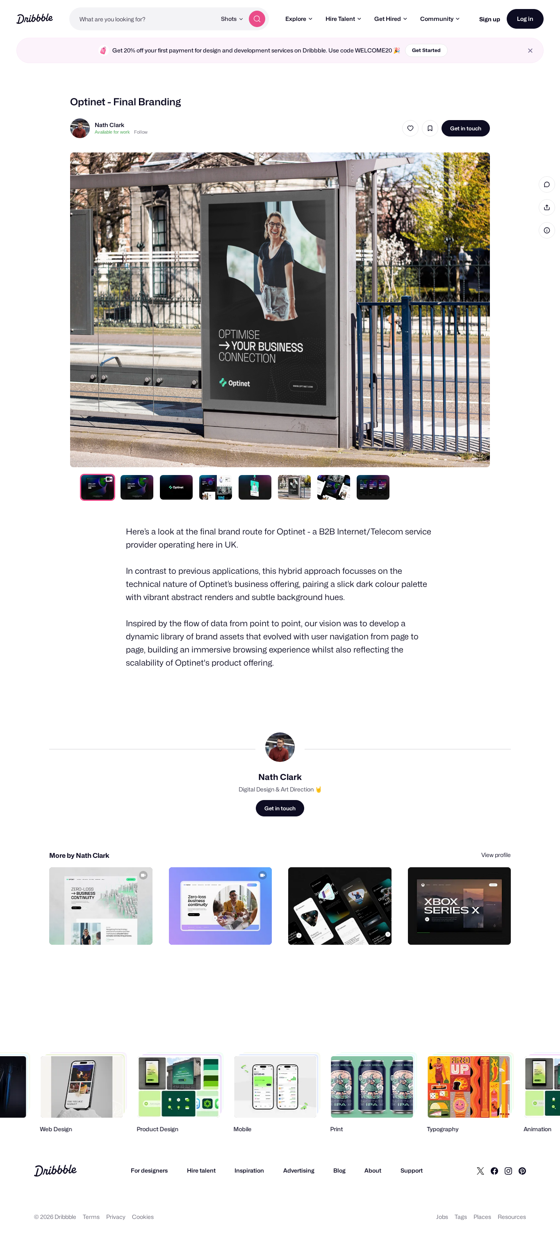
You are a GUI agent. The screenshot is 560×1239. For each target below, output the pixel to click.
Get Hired (387, 18)
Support (412, 1170)
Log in (525, 18)
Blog (339, 1170)
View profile (496, 854)
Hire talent (201, 1170)
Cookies (143, 1216)
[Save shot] (430, 128)
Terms (91, 1216)
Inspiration (249, 1170)
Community (436, 18)
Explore (295, 18)
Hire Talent (340, 18)
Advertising (298, 1170)
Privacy (115, 1216)
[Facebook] (494, 1170)
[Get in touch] (105, 930)
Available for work (112, 132)
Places (482, 1216)
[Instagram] (508, 1170)
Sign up (489, 19)
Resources (512, 1216)
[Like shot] (410, 128)
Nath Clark (109, 124)
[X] (480, 1170)
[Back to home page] (34, 19)
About (372, 1170)
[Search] (257, 19)
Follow (141, 132)
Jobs (442, 1216)
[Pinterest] (522, 1170)
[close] (530, 50)
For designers (149, 1170)
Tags (461, 1216)
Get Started (426, 50)
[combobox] (143, 19)
